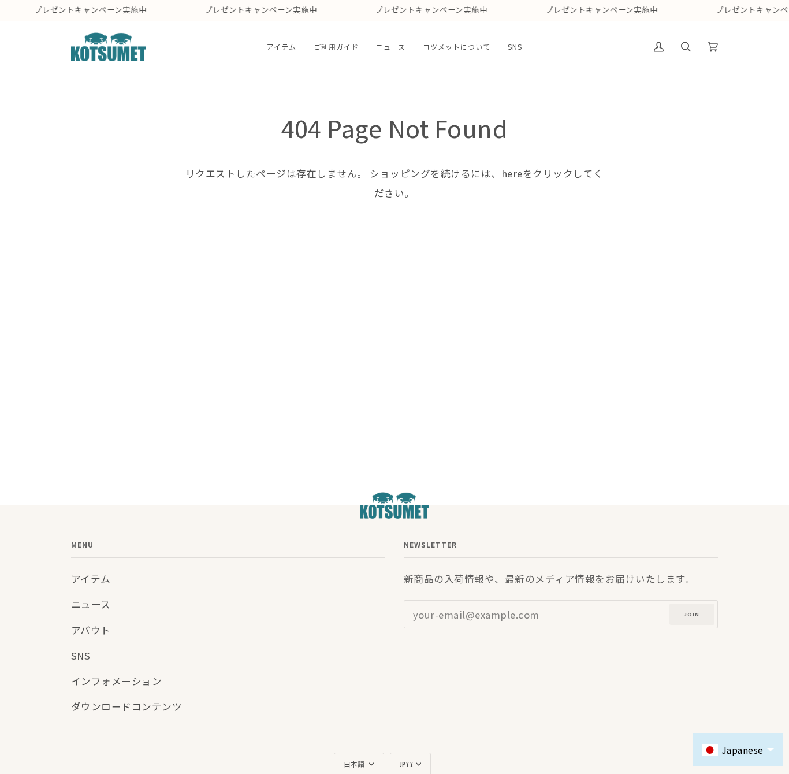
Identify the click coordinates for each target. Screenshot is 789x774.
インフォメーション (116, 681)
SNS (81, 656)
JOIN (691, 614)
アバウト (91, 630)
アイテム (91, 579)
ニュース (91, 604)
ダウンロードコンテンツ (127, 706)
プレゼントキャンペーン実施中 (90, 10)
